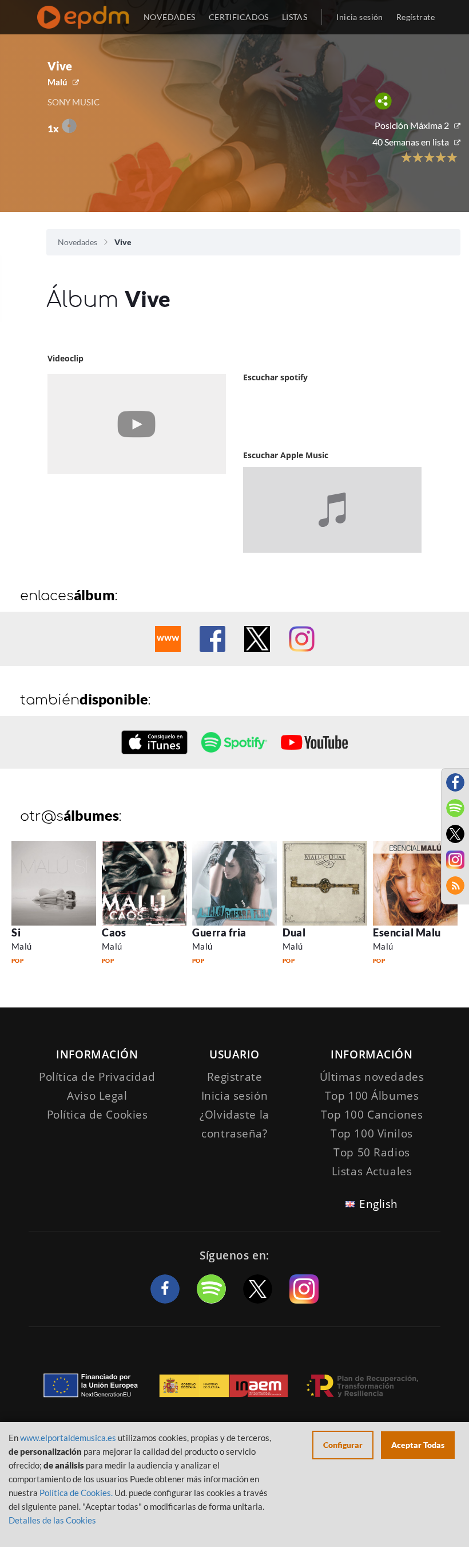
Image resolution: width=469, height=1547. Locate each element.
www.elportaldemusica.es (68, 1437)
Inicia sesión (359, 17)
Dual (294, 932)
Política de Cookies (97, 1114)
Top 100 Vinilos (372, 1133)
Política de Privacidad (97, 1076)
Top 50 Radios (371, 1152)
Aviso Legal (97, 1095)
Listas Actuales (372, 1171)
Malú (57, 82)
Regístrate (415, 17)
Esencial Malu (407, 932)
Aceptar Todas (417, 1445)
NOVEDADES (170, 17)
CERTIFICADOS (239, 17)
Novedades (77, 242)
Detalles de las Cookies (52, 1520)
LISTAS (295, 17)
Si (16, 932)
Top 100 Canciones (372, 1114)
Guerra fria (219, 932)
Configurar (343, 1445)
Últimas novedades (372, 1076)
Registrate (235, 1076)
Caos (114, 932)
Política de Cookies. (76, 1492)
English (378, 1203)
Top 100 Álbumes (372, 1095)
